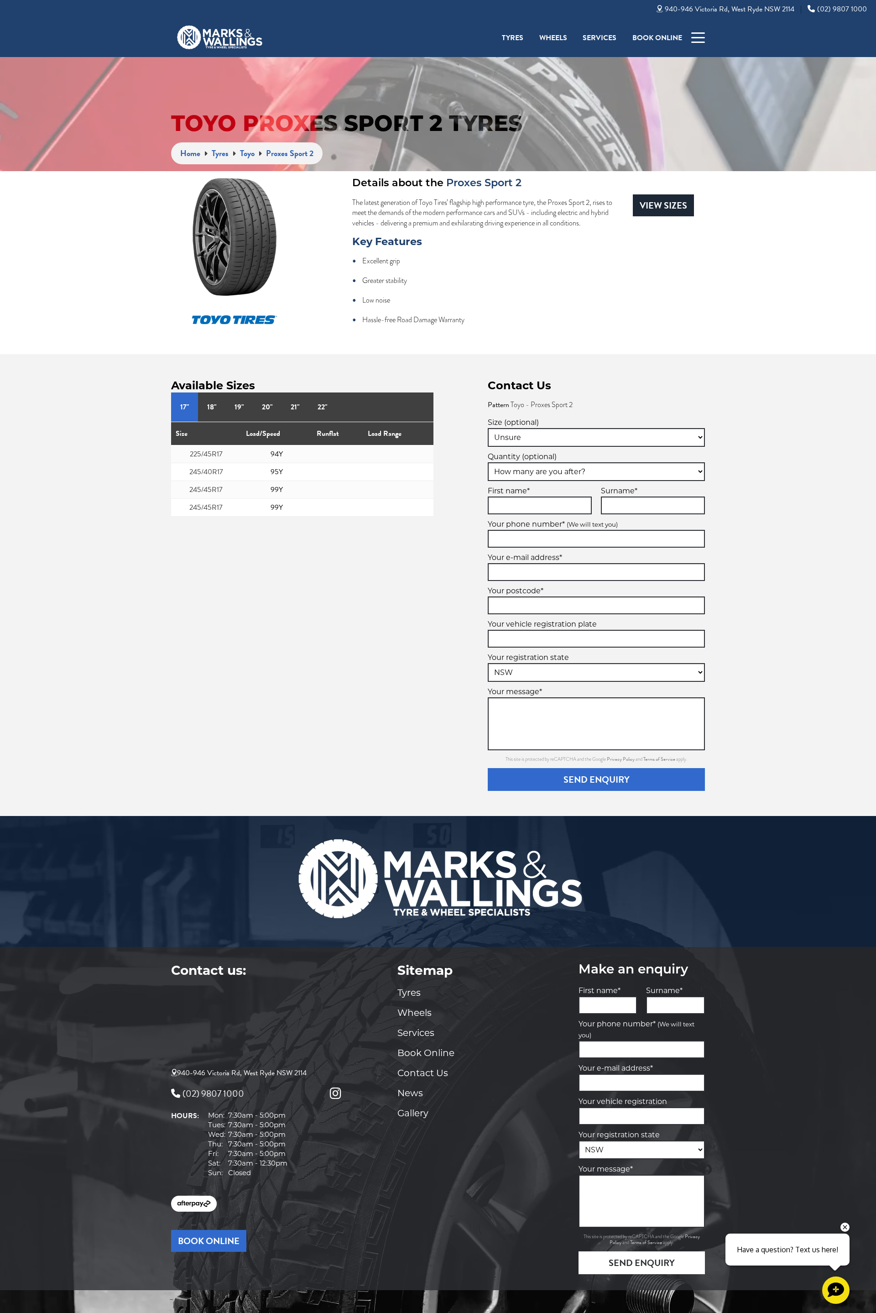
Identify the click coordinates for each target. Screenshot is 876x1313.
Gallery (412, 1113)
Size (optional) (513, 422)
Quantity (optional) (522, 456)
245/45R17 (206, 489)
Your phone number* (553, 524)
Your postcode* (515, 590)
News (410, 1093)
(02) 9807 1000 (842, 9)
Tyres (512, 37)
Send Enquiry (596, 779)
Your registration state (528, 657)
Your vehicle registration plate (542, 624)
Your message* (515, 691)
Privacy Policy (621, 759)
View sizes (663, 205)
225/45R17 (206, 454)
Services (599, 37)
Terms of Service (659, 759)
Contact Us (422, 1072)
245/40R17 (206, 471)
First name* (509, 490)
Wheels (553, 37)
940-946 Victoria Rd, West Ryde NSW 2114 (729, 9)
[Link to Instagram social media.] (335, 1093)
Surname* (619, 490)
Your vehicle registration (623, 1101)
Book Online (657, 37)
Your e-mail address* (525, 557)
